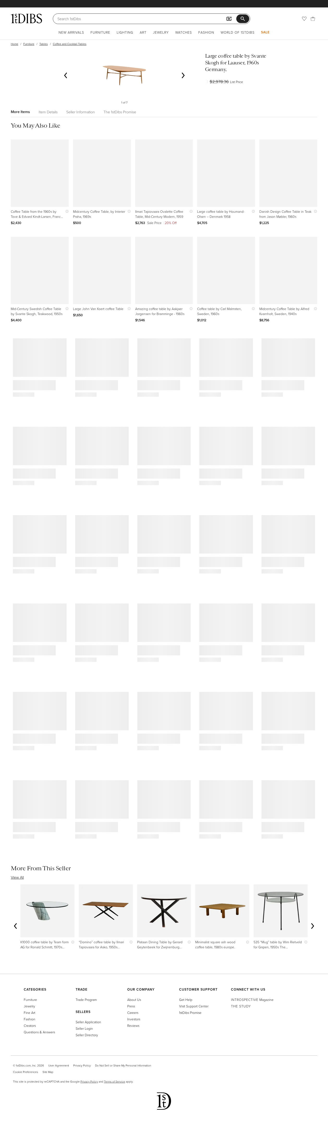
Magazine (252, 999)
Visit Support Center (193, 1006)
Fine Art (29, 1012)
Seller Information (80, 112)
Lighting (125, 32)
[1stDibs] (26, 18)
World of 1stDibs (238, 32)
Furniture (100, 32)
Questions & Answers (39, 1032)
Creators (30, 1025)
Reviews (133, 1025)
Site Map (48, 1072)
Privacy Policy (82, 1065)
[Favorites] (304, 19)
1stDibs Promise (190, 1012)
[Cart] (313, 19)
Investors (133, 1019)
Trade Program (86, 999)
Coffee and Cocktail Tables (69, 44)
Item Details (48, 112)
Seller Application (88, 1022)
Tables (43, 44)
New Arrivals (71, 32)
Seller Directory (87, 1035)
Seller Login (84, 1028)
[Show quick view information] (66, 211)
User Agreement (58, 1065)
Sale (265, 32)
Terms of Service (114, 1081)
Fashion (206, 32)
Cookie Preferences (25, 1072)
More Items (20, 112)
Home (14, 44)
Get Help (185, 999)
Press (131, 1006)
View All (17, 877)
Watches (183, 32)
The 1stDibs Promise (119, 112)
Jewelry (161, 32)
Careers (132, 1012)
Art (143, 32)
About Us (134, 999)
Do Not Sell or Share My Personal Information (123, 1065)
